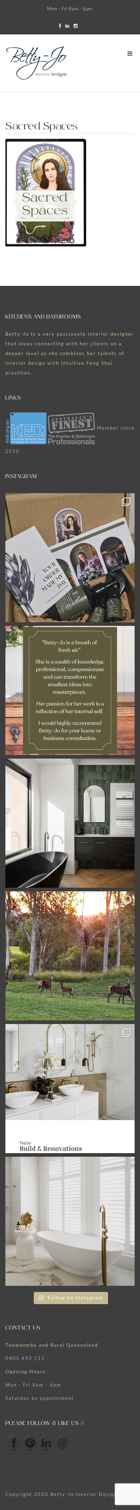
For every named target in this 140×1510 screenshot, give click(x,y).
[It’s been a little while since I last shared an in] (70, 1221)
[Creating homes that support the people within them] (70, 690)
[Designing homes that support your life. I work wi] (70, 1088)
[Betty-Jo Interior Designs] (36, 63)
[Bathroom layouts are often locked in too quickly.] (70, 823)
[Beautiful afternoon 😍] (70, 955)
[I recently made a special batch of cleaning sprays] (70, 557)
